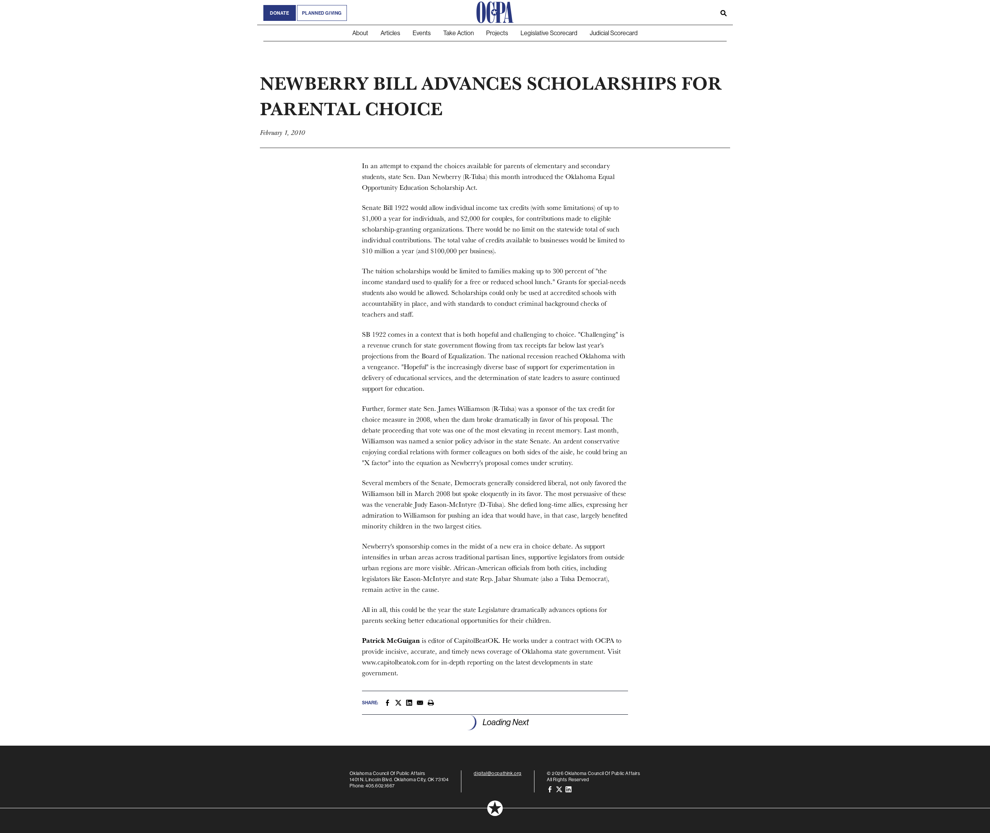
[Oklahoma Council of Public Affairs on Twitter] (559, 789)
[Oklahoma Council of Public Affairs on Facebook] (550, 789)
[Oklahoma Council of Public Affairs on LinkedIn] (568, 789)
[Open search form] (723, 12)
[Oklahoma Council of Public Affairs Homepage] (495, 12)
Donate (279, 13)
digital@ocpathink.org (498, 773)
